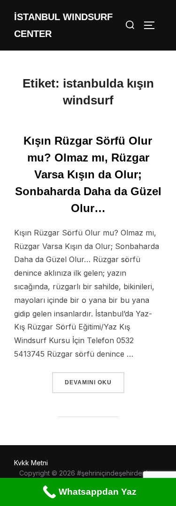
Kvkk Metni (31, 463)
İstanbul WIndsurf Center (63, 25)
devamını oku (94, 382)
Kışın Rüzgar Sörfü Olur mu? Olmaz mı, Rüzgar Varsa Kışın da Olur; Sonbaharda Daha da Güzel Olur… (88, 174)
